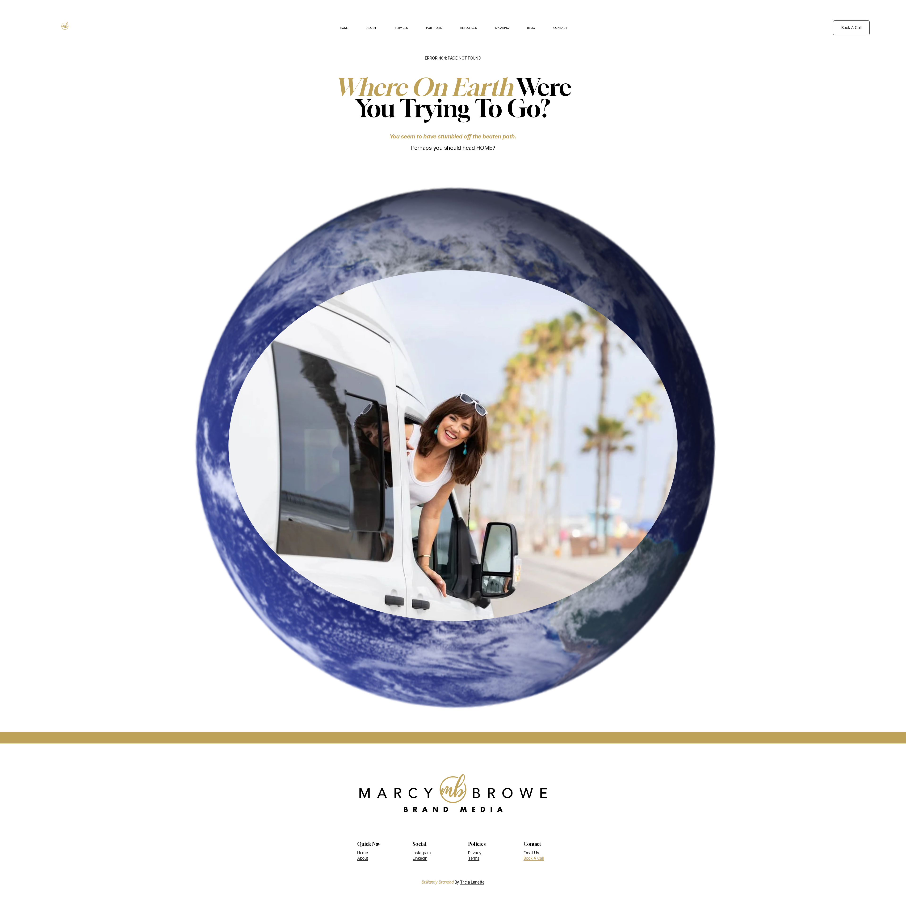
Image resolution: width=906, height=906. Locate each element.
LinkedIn (420, 858)
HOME (344, 28)
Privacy (474, 852)
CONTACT (560, 28)
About (362, 858)
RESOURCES (468, 28)
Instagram (422, 852)
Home (362, 852)
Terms (473, 858)
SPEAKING (502, 28)
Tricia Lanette (472, 882)
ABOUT (371, 28)
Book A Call (851, 27)
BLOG (531, 28)
